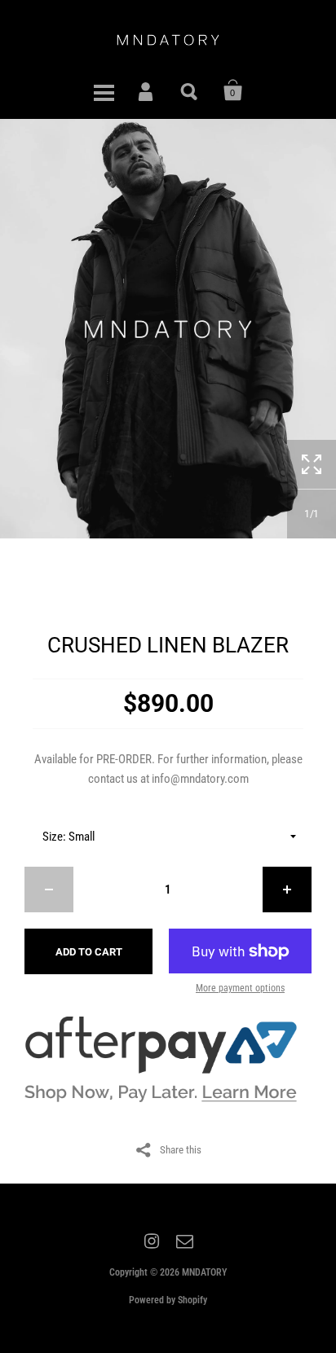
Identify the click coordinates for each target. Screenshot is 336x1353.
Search (190, 90)
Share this (180, 1149)
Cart (233, 90)
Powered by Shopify (168, 1300)
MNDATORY (204, 1272)
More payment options (240, 988)
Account (146, 90)
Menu (103, 90)
